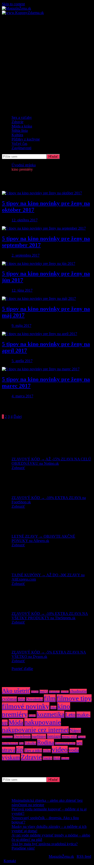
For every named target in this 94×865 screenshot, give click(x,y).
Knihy (32, 715)
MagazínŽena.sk (61, 856)
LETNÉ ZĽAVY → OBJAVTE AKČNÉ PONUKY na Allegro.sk (43, 538)
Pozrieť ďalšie (22, 669)
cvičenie (9, 699)
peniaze (54, 736)
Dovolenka (34, 699)
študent (65, 758)
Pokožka (30, 743)
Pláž (21, 743)
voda (74, 750)
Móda (16, 722)
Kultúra (17, 135)
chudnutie (78, 691)
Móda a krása (22, 126)
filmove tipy (74, 698)
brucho (65, 691)
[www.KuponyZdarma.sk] (23, 13)
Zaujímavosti (21, 148)
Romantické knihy (65, 743)
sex (79, 742)
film (50, 698)
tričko (47, 750)
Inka (53, 707)
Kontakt (10, 861)
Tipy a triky (33, 750)
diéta (21, 699)
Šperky (47, 758)
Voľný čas (19, 143)
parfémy (39, 736)
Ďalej (17, 417)
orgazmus (7, 737)
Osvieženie (22, 736)
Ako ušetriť (16, 690)
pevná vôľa (69, 736)
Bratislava (54, 691)
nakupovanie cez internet (35, 729)
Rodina (45, 742)
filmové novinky (25, 706)
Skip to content (13, 4)
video (60, 749)
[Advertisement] (47, 64)
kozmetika (50, 714)
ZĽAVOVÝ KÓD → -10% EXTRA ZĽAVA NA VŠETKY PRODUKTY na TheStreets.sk (50, 616)
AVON (35, 691)
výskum (11, 757)
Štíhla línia (20, 130)
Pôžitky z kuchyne (26, 139)
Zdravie (17, 122)
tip (19, 749)
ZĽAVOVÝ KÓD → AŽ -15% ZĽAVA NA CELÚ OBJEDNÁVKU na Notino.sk (51, 461)
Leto (70, 715)
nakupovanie (42, 722)
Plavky (82, 737)
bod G (44, 691)
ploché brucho (10, 743)
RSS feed (84, 856)
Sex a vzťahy (22, 117)
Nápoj (75, 730)
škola (56, 758)
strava (8, 750)
